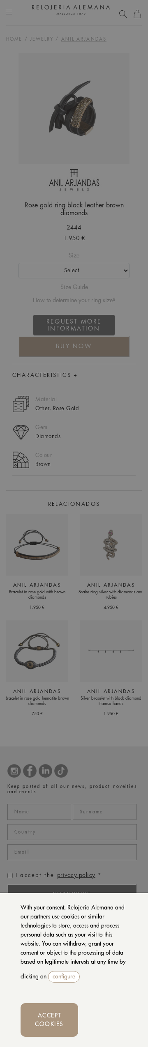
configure (64, 976)
